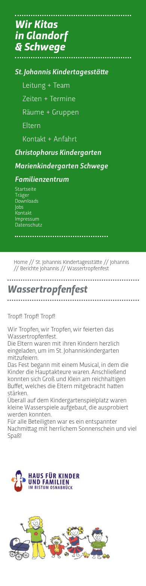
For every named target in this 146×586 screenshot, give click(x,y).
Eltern (31, 126)
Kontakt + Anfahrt (49, 139)
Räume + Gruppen (50, 112)
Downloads (27, 201)
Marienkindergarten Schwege (61, 166)
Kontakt (23, 213)
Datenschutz (28, 225)
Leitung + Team (46, 85)
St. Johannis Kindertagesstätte (62, 72)
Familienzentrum (42, 180)
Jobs (19, 207)
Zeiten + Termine (49, 99)
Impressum (27, 219)
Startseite (25, 189)
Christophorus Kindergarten (58, 153)
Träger (22, 195)
